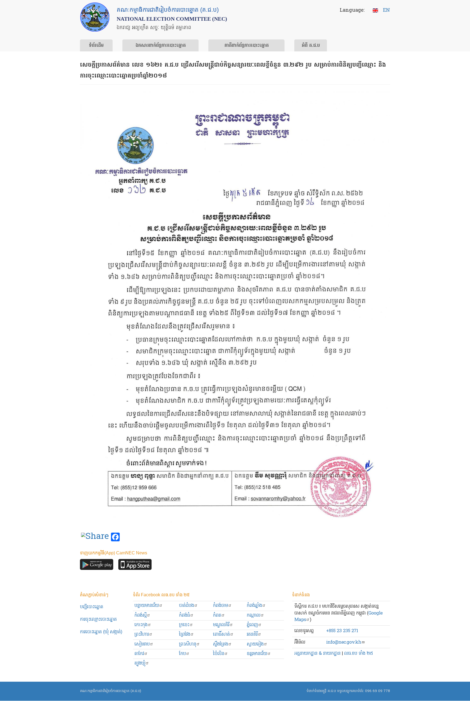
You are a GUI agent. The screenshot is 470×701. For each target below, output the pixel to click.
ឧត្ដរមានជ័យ (257, 653)
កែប (182, 653)
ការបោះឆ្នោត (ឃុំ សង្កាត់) (101, 632)
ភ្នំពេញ (252, 625)
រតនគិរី (252, 634)
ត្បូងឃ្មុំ (139, 663)
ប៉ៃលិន (218, 653)
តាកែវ (139, 653)
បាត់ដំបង (186, 605)
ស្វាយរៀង (255, 644)
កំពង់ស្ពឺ (140, 615)
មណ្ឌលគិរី (221, 625)
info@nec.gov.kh (343, 642)
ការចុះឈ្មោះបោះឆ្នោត (98, 619)
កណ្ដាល (253, 615)
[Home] (95, 17)
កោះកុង (140, 625)
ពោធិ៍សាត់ (221, 634)
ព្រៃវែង (184, 634)
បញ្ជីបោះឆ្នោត (91, 607)
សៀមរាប (142, 644)
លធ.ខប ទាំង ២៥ (358, 653)
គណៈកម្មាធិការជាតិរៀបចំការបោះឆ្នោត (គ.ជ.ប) (110, 691)
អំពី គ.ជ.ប (311, 45)
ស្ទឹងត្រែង (220, 644)
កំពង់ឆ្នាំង (254, 605)
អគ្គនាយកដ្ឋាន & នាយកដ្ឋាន (317, 653)
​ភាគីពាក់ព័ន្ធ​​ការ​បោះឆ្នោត (246, 45)
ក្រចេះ (184, 625)
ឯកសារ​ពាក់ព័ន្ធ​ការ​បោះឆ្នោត (160, 45)
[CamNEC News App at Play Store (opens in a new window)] (96, 566)
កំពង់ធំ (184, 615)
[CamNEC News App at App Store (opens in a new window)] (135, 566)
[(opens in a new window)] (95, 537)
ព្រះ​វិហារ (141, 634)
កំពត (217, 615)
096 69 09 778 (377, 691)
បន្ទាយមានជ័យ (146, 605)
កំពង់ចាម (220, 605)
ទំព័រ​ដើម (96, 45)
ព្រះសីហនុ (187, 644)
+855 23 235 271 (342, 631)
